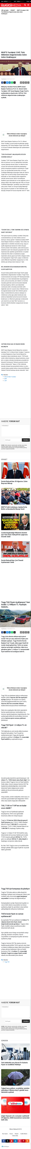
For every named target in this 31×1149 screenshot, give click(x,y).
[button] (23, 82)
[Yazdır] (21, 82)
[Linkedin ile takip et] (15, 1141)
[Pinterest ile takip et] (23, 1141)
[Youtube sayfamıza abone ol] (12, 1141)
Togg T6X (6, 962)
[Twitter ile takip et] (8, 1141)
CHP (5, 380)
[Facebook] (2, 82)
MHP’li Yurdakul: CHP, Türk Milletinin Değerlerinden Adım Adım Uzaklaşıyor (15, 12)
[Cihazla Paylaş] (15, 82)
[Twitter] (5, 82)
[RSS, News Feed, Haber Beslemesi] (27, 1141)
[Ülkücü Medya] (11, 5)
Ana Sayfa (6, 10)
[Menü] (28, 5)
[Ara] (25, 5)
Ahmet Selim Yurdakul (10, 377)
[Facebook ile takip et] (4, 1141)
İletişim (16, 1133)
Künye (11, 1133)
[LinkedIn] (10, 82)
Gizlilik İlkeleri (23, 1133)
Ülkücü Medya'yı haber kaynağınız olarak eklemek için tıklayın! (17, 135)
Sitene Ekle (15, 1135)
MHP (5, 378)
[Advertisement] (15, 33)
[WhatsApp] (12, 82)
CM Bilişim (6, 1146)
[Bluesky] (7, 82)
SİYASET (13, 10)
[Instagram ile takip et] (19, 1141)
